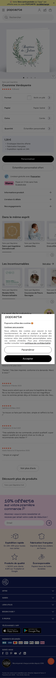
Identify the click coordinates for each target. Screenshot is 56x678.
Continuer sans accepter (14, 327)
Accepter (28, 358)
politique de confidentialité (37, 343)
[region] (28, 339)
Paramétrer (28, 349)
